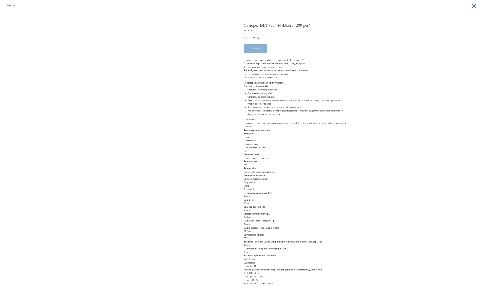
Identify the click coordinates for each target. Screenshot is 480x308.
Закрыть (11, 5)
